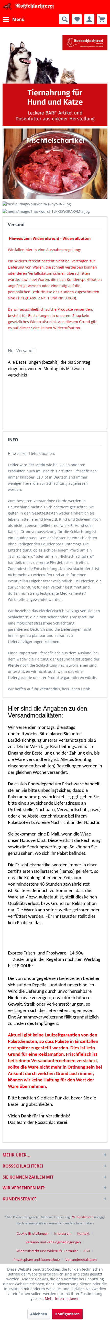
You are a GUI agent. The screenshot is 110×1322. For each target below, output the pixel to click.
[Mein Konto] (89, 19)
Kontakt (83, 1233)
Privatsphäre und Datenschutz (37, 1259)
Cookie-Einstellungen (33, 1233)
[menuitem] (13, 19)
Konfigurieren (67, 1313)
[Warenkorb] (102, 19)
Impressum (63, 1233)
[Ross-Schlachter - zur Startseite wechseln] (29, 7)
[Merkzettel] (77, 19)
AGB (86, 1250)
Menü (18, 19)
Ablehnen (38, 1313)
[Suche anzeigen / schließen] (64, 19)
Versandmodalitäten (81, 1259)
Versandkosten (82, 1217)
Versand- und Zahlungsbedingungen (53, 1242)
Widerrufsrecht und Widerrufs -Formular (47, 1250)
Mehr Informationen (62, 1298)
